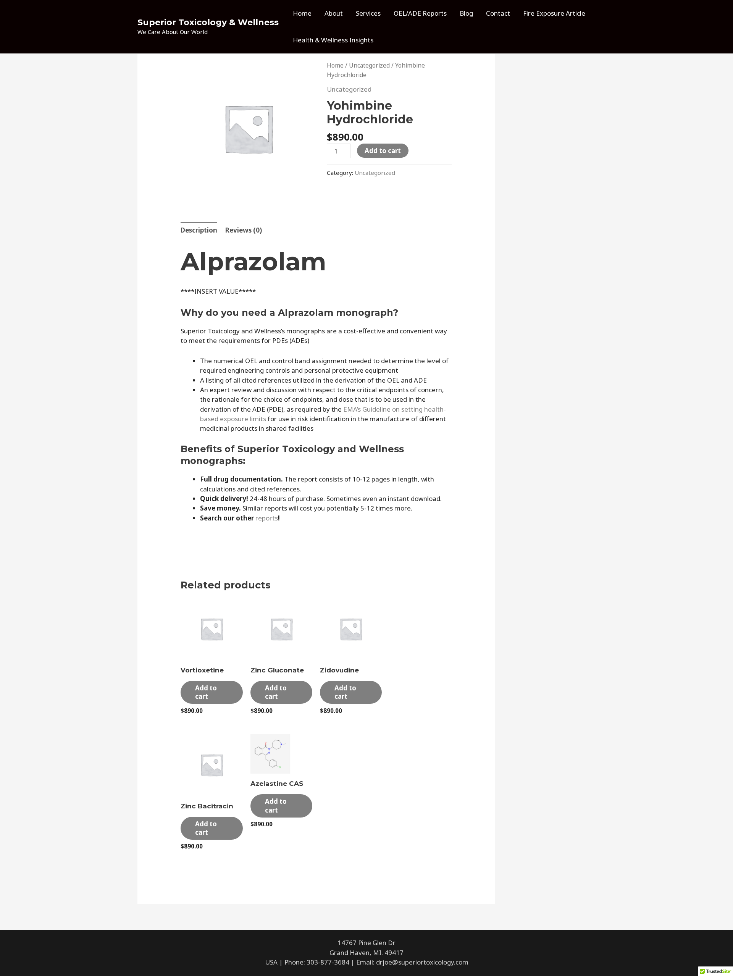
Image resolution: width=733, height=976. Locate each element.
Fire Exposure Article (554, 13)
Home (302, 13)
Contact (498, 13)
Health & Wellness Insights (333, 40)
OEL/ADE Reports (420, 13)
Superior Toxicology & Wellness (208, 22)
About (334, 13)
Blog (466, 13)
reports (266, 518)
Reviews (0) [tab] (243, 230)
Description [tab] (199, 230)
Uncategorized (369, 65)
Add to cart (383, 150)
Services (368, 13)
